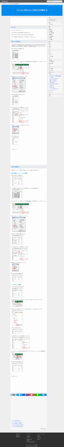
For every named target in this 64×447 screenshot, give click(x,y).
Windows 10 (18, 436)
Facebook (38, 436)
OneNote (28, 440)
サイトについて (32, 445)
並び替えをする (52, 87)
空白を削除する (26, 36)
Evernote (38, 439)
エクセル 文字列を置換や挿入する (17, 426)
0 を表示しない (52, 86)
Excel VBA (51, 24)
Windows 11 (18, 435)
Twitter (38, 435)
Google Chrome (29, 439)
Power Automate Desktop (31, 441)
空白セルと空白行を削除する (54, 83)
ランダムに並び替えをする (54, 88)
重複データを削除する (53, 81)
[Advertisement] (29, 21)
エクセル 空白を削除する (16, 420)
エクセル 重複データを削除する (17, 422)
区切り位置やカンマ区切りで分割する (56, 75)
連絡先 (36, 445)
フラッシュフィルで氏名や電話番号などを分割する (56, 77)
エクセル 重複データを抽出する (17, 423)
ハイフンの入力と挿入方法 (54, 78)
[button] (62, 1)
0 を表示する (52, 85)
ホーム (28, 445)
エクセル (7, 3)
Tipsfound (4, 1)
